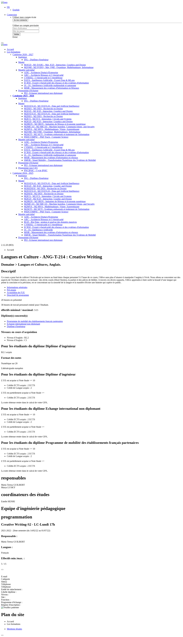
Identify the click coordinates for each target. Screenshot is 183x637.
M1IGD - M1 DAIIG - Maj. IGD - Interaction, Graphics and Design (55, 65)
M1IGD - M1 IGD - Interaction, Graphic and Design (48, 186)
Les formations (13, 52)
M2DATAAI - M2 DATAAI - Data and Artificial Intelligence (51, 114)
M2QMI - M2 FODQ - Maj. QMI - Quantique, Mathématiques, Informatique (59, 67)
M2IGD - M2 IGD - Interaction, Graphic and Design (48, 199)
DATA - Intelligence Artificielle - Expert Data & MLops (49, 80)
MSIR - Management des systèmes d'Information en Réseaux (51, 88)
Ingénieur (22, 57)
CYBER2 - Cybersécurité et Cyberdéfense (43, 77)
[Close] (2, 569)
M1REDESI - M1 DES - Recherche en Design (45, 188)
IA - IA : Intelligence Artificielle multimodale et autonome (50, 85)
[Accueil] (4, 2)
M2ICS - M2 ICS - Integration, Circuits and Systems (47, 119)
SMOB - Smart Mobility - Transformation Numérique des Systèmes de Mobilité (60, 160)
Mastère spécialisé (26, 70)
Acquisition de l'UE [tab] (16, 292)
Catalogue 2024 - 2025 (23, 173)
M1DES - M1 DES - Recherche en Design (43, 108)
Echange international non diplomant (23, 324)
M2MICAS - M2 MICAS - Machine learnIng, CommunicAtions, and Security (59, 126)
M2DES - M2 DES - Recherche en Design (43, 116)
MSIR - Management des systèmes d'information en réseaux (51, 157)
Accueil (10, 49)
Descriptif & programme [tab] (18, 295)
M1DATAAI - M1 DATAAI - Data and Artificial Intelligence (51, 106)
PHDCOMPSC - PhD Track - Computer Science (46, 137)
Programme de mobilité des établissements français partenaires (35, 321)
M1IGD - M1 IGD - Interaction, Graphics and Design (48, 111)
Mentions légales (14, 629)
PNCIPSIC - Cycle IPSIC (35, 170)
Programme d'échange (28, 90)
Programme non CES (28, 168)
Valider (16, 34)
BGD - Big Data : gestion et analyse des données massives (50, 222)
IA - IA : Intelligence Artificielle (38, 230)
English (16, 10)
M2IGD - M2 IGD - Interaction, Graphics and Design (48, 121)
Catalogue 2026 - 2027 (23, 54)
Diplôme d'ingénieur (16, 326)
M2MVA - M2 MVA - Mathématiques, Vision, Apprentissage (51, 129)
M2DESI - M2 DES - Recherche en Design (43, 193)
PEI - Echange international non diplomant (43, 93)
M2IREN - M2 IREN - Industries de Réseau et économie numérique (55, 124)
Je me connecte (20, 20)
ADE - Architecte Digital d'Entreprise (41, 72)
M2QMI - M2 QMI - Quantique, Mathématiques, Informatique (52, 132)
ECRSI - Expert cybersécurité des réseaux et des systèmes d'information (56, 83)
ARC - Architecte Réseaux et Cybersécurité (43, 75)
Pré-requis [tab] (11, 290)
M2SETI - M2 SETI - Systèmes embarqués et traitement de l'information (56, 134)
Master (21, 62)
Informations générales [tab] (17, 287)
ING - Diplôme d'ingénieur (36, 59)
